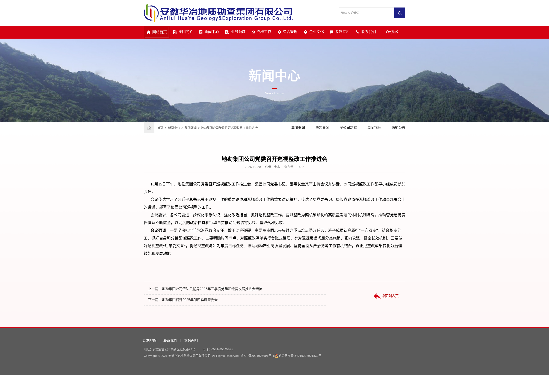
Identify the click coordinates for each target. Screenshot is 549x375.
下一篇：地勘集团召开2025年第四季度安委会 (183, 300)
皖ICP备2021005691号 (255, 355)
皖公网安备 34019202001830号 (300, 355)
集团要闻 (191, 128)
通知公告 (398, 128)
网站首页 (159, 32)
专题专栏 (342, 32)
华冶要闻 (322, 128)
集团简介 (185, 32)
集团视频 (374, 128)
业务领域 (238, 32)
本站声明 (191, 340)
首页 (160, 128)
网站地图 (150, 340)
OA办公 (392, 32)
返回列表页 (390, 296)
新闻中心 (211, 32)
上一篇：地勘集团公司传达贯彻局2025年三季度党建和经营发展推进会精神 (205, 289)
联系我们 (368, 32)
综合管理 (290, 32)
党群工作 (264, 32)
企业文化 (316, 32)
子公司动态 (348, 128)
